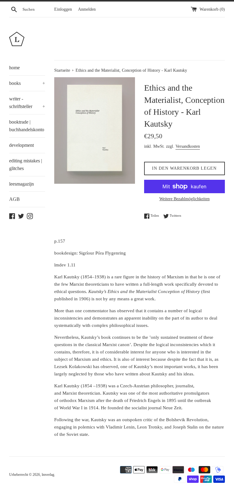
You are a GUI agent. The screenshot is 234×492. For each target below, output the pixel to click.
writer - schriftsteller (27, 102)
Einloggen (63, 9)
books (27, 83)
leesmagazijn (21, 183)
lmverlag (48, 474)
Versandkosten (188, 146)
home (14, 67)
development (21, 145)
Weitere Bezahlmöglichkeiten (184, 199)
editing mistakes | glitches (25, 164)
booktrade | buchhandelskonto (26, 125)
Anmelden (87, 9)
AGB (14, 199)
